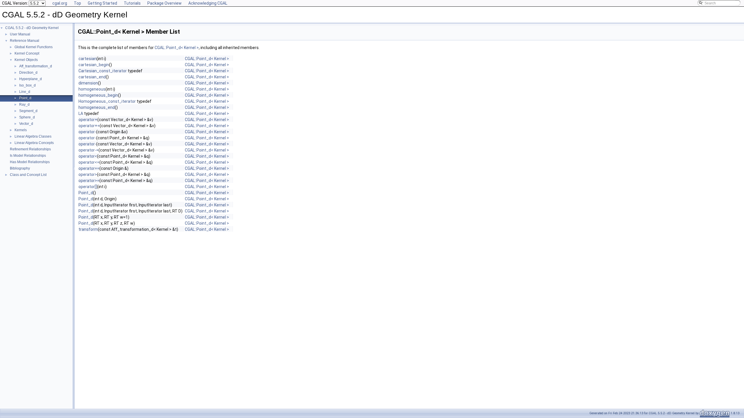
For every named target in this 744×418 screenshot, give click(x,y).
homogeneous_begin (98, 95)
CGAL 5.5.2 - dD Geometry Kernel (32, 28)
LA (80, 113)
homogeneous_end (96, 107)
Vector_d (26, 124)
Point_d (25, 98)
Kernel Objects (26, 60)
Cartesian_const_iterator (102, 71)
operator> (87, 174)
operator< (87, 156)
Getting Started (102, 3)
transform (88, 229)
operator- (87, 131)
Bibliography (20, 168)
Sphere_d (27, 117)
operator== (88, 168)
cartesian (87, 58)
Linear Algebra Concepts (34, 143)
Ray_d (24, 104)
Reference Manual (24, 41)
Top (77, 3)
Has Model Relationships (30, 162)
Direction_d (28, 73)
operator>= (88, 180)
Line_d (24, 92)
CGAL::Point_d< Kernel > (177, 47)
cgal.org (59, 3)
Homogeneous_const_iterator (107, 101)
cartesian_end (92, 77)
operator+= (89, 125)
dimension (88, 83)
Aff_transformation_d (35, 66)
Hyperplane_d (30, 79)
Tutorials (132, 3)
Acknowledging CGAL (207, 3)
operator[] (87, 186)
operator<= (88, 162)
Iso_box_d (27, 85)
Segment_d (28, 111)
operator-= (88, 150)
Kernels (21, 130)
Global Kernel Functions (34, 47)
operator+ (87, 119)
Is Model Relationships (28, 156)
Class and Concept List (28, 175)
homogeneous (91, 89)
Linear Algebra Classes (33, 136)
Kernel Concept (27, 53)
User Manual (20, 34)
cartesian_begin (93, 64)
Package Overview (164, 3)
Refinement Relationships (30, 149)
